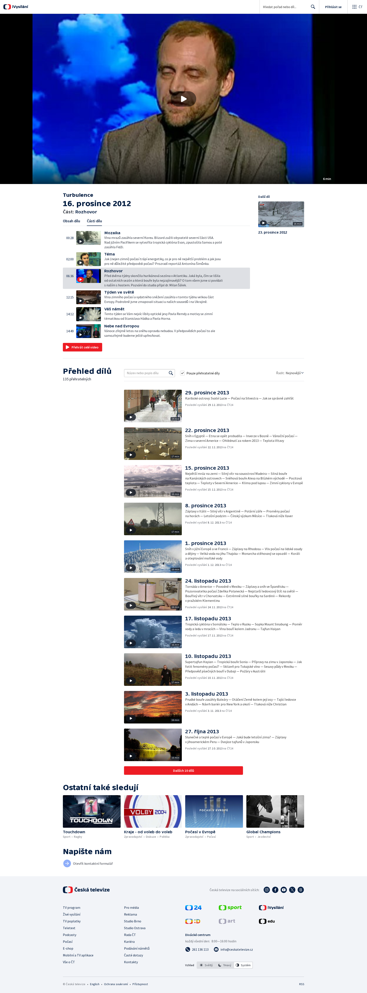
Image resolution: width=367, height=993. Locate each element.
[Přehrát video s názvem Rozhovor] (183, 99)
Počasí (67, 941)
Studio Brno (132, 921)
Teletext (69, 928)
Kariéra (129, 941)
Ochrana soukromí (116, 984)
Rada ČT (130, 935)
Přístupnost (140, 984)
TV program (71, 907)
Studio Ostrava (134, 928)
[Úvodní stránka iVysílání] (19, 6)
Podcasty (69, 935)
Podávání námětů (137, 948)
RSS (301, 984)
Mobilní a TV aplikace (78, 955)
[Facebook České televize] (275, 889)
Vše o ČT (69, 962)
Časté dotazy (133, 955)
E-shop (68, 948)
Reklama (130, 914)
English (94, 984)
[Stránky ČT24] (193, 909)
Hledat (313, 7)
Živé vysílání (71, 914)
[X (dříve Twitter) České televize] (292, 889)
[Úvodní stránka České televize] (86, 889)
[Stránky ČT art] (227, 922)
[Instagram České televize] (266, 889)
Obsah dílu (71, 220)
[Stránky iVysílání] (271, 909)
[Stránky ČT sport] (230, 909)
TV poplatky (71, 921)
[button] (183, 99)
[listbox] (225, 965)
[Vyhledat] (171, 373)
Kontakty (131, 962)
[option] (206, 965)
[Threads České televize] (300, 889)
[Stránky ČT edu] (267, 922)
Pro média (131, 907)
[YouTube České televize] (283, 889)
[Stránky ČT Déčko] (192, 922)
